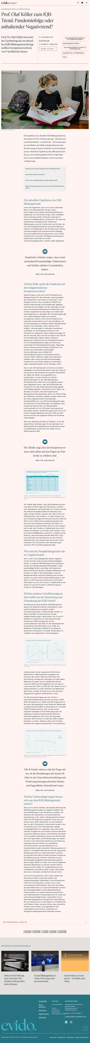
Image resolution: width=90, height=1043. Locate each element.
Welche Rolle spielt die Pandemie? (35, 174)
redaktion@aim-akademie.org (75, 1016)
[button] (27, 931)
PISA (64, 57)
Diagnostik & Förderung (73, 53)
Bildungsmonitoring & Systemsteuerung (15, 9)
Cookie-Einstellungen (82, 1037)
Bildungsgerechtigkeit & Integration (75, 48)
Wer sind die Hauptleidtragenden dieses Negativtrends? (41, 180)
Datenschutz (62, 1037)
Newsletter (70, 1037)
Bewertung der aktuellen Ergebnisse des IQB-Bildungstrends (42, 168)
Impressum (53, 1037)
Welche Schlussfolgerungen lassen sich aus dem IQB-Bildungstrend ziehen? (44, 187)
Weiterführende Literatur (15, 922)
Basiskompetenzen (71, 43)
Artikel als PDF (47, 49)
